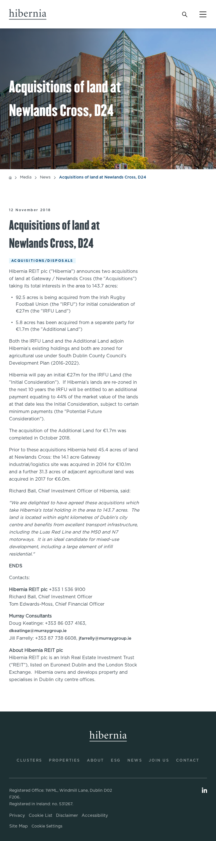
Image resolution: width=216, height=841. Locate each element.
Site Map (18, 826)
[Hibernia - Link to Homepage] (24, 14)
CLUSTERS (29, 760)
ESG (116, 760)
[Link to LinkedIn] (204, 791)
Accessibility (95, 815)
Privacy (17, 815)
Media (26, 177)
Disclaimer (67, 815)
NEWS (134, 760)
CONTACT (187, 760)
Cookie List (40, 815)
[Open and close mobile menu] (199, 14)
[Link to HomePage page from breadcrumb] (10, 177)
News (45, 177)
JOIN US (159, 760)
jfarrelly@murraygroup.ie (105, 638)
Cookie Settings (47, 826)
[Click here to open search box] (184, 14)
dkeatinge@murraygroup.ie (38, 631)
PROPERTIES (64, 760)
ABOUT (95, 760)
